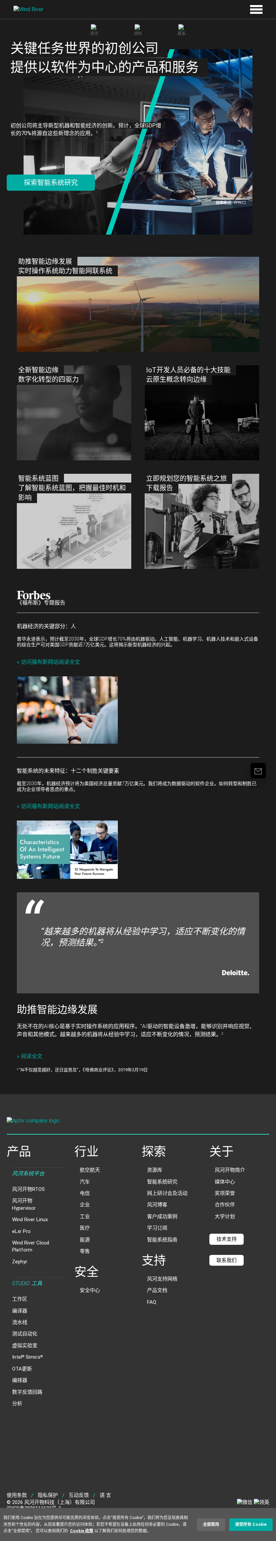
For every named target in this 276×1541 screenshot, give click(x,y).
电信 (85, 1193)
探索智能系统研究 (51, 182)
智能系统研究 (162, 1182)
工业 (85, 1216)
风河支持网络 (162, 1279)
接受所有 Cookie (251, 1524)
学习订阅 (157, 1228)
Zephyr (19, 1262)
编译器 (19, 1311)
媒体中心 (225, 1182)
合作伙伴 (225, 1205)
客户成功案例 (162, 1216)
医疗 (85, 1228)
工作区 (19, 1299)
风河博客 (157, 1205)
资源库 (154, 1170)
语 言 (105, 1495)
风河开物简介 (230, 1170)
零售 (85, 1251)
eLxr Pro (21, 1231)
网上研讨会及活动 (167, 1193)
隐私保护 (48, 1495)
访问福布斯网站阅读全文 (48, 662)
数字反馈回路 (27, 1392)
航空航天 (90, 1170)
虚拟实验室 (24, 1346)
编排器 (19, 1380)
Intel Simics (27, 1357)
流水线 (19, 1322)
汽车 (85, 1182)
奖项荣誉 (225, 1193)
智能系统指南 (162, 1240)
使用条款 (17, 1495)
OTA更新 (22, 1369)
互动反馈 (79, 1495)
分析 (17, 1403)
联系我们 (226, 1260)
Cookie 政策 (81, 1531)
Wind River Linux (30, 1219)
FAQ (151, 1302)
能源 (85, 1240)
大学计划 (225, 1216)
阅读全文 (29, 1056)
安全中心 (90, 1290)
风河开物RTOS (28, 1189)
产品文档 (157, 1290)
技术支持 (226, 1239)
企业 (85, 1205)
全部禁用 (211, 1524)
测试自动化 (24, 1334)
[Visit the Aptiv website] (138, 1122)
